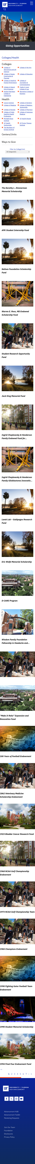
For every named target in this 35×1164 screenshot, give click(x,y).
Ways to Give (9, 141)
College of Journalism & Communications (25, 83)
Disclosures (8, 1134)
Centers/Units (9, 134)
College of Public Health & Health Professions (9, 114)
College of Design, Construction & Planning (9, 76)
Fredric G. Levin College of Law (24, 88)
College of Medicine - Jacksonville (26, 106)
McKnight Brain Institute (8, 120)
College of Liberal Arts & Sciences (9, 88)
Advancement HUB (11, 1111)
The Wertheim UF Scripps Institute (9, 128)
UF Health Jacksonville (8, 124)
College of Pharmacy (26, 110)
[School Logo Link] (11, 5)
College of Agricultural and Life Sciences (10, 70)
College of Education (26, 74)
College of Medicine (10, 105)
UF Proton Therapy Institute (26, 124)
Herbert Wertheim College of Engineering (9, 94)
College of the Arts (25, 67)
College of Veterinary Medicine (26, 113)
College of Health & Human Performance (10, 81)
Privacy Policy (9, 1137)
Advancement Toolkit (12, 1115)
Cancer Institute (9, 103)
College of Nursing (9, 110)
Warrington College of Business (26, 92)
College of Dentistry (26, 103)
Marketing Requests (11, 1118)
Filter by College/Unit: (17, 149)
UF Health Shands (25, 118)
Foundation (8, 1130)
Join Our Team (9, 1127)
